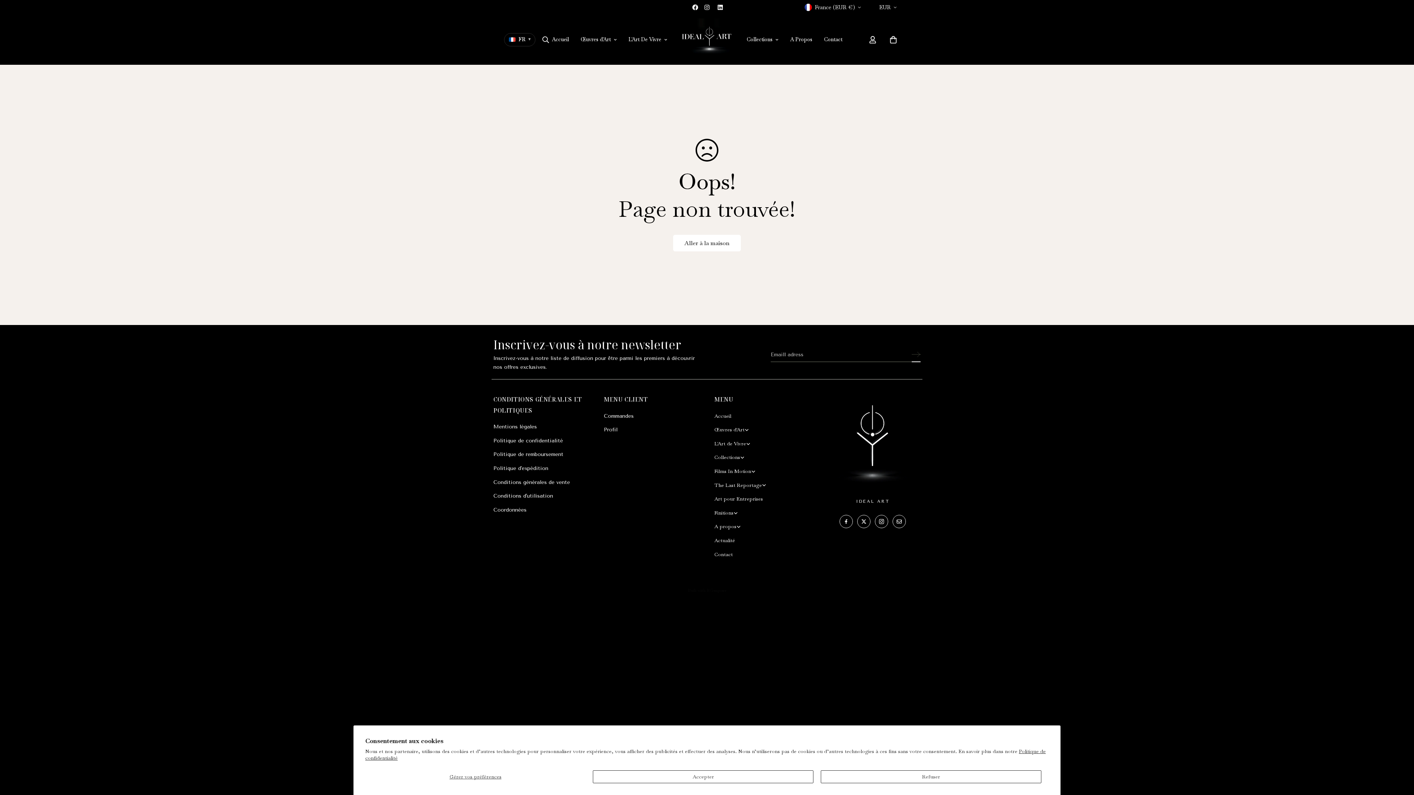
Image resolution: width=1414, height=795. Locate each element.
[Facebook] (695, 7)
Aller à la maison (707, 243)
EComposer (717, 590)
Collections (760, 39)
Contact (833, 39)
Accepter (703, 776)
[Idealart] (707, 40)
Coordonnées (510, 510)
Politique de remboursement (528, 454)
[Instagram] (707, 7)
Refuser (931, 776)
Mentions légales (515, 427)
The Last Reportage (738, 485)
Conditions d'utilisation (523, 496)
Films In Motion (732, 471)
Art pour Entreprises (738, 498)
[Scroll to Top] (1399, 754)
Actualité (724, 540)
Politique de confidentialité (528, 441)
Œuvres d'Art (596, 39)
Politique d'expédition (520, 468)
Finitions (724, 512)
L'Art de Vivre (730, 443)
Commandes (619, 416)
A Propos (801, 39)
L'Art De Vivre (645, 39)
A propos (725, 526)
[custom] (846, 521)
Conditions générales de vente (531, 482)
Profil (611, 430)
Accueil (560, 39)
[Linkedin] (720, 7)
